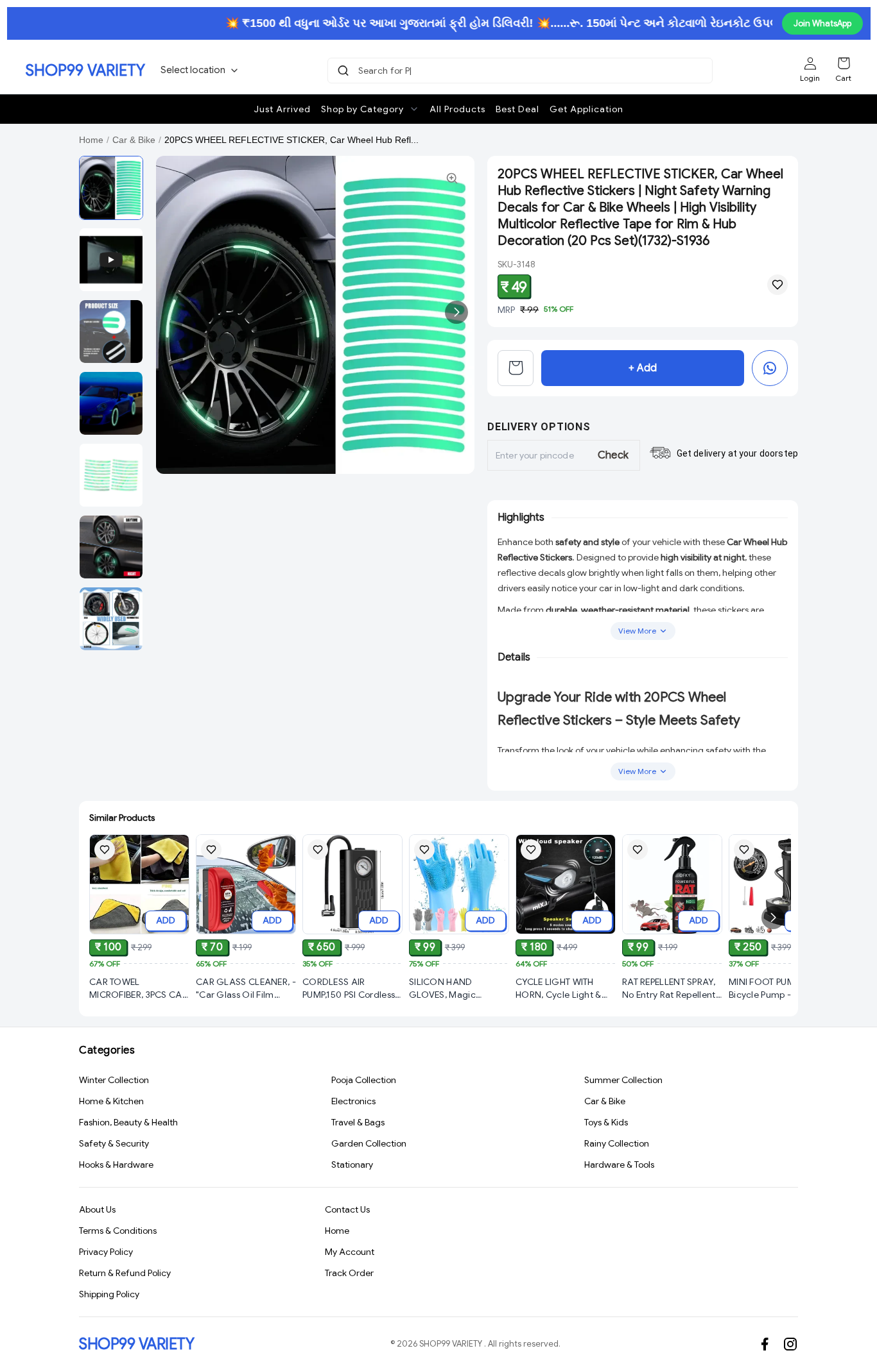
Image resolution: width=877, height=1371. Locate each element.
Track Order (349, 1273)
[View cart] (516, 368)
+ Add (643, 368)
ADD (165, 920)
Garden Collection (368, 1143)
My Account (349, 1251)
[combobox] (521, 70)
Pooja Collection (363, 1080)
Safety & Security (114, 1143)
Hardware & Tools (619, 1164)
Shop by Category (362, 109)
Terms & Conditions (118, 1230)
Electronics (353, 1101)
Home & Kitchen (111, 1101)
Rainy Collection (616, 1143)
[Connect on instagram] (790, 1344)
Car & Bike (133, 140)
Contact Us (347, 1209)
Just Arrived (282, 109)
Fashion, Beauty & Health (128, 1122)
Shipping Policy (109, 1294)
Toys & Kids (606, 1122)
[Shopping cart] (843, 63)
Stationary (352, 1164)
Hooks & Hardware (116, 1164)
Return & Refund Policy (125, 1273)
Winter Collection (114, 1080)
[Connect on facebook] (764, 1344)
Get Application (586, 109)
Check (613, 455)
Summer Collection (623, 1080)
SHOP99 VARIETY (85, 70)
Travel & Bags (358, 1122)
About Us (97, 1209)
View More (637, 630)
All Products (457, 109)
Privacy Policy (106, 1251)
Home (91, 140)
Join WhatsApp (822, 23)
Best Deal (517, 109)
